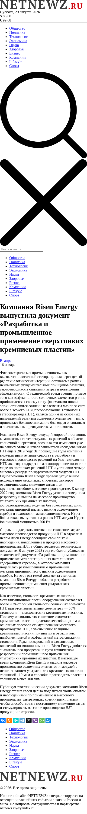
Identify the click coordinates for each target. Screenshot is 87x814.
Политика (17, 32)
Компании (17, 57)
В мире (5, 361)
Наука (14, 45)
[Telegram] (22, 720)
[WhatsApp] (42, 720)
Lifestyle (15, 62)
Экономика (18, 41)
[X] (29, 720)
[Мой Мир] (48, 720)
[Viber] (35, 720)
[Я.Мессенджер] (16, 720)
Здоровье (16, 49)
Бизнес (14, 53)
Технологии (18, 37)
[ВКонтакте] (3, 720)
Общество (17, 28)
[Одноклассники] (9, 720)
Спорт (14, 66)
